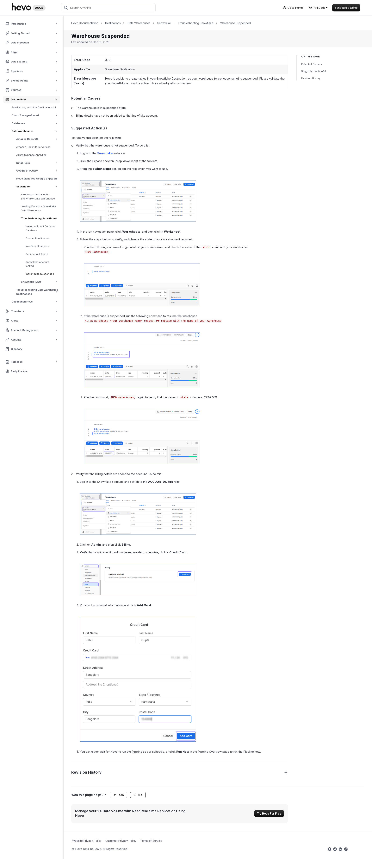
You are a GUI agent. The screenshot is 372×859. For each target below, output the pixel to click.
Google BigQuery (27, 170)
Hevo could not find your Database (41, 228)
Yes (121, 795)
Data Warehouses (23, 131)
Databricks (23, 162)
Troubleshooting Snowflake (38, 218)
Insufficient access (37, 246)
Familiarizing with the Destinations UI (34, 107)
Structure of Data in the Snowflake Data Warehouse (38, 196)
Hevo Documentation (84, 23)
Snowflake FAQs (31, 281)
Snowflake (23, 186)
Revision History (310, 78)
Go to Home (295, 7)
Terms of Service (151, 840)
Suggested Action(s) (313, 71)
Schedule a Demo (346, 7)
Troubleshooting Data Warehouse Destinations (37, 291)
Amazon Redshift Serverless (33, 146)
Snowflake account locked (37, 264)
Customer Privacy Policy (120, 840)
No (140, 795)
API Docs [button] (319, 7)
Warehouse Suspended (40, 274)
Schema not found (37, 254)
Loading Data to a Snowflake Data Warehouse (38, 208)
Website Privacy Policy (87, 840)
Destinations (113, 23)
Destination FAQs (22, 301)
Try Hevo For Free (269, 813)
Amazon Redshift (27, 138)
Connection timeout (37, 238)
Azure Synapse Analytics (31, 154)
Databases (18, 123)
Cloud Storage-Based (25, 115)
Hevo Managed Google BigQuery (37, 178)
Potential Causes (311, 64)
